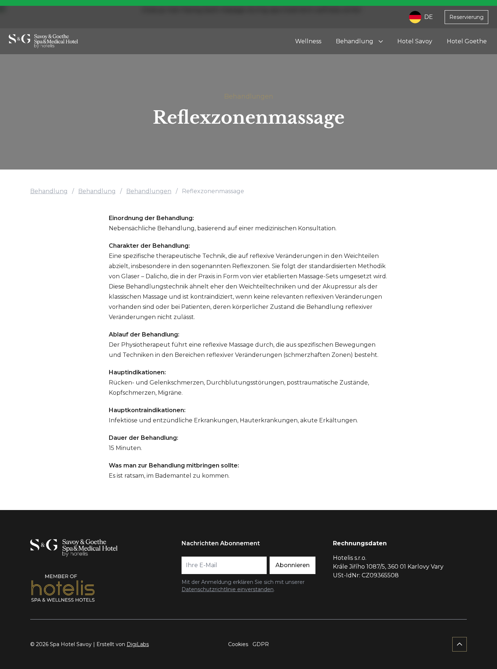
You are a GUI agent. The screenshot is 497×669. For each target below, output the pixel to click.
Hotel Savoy (414, 41)
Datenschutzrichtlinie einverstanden (228, 589)
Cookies (238, 644)
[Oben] (459, 644)
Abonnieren (292, 565)
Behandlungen (248, 96)
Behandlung (354, 41)
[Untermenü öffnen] (380, 41)
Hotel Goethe (467, 41)
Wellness (308, 41)
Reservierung (466, 17)
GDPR (261, 644)
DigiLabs (138, 644)
